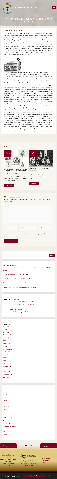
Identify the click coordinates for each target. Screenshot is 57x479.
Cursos (5, 400)
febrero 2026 (6, 329)
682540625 (11, 463)
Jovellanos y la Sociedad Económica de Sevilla (15, 274)
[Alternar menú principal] (54, 7)
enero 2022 (6, 363)
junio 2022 (6, 357)
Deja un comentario (8, 173)
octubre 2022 (6, 352)
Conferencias (6, 397)
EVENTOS (6, 403)
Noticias (5, 412)
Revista (5, 420)
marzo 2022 (6, 360)
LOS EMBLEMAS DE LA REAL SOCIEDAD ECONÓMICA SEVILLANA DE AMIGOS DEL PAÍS (15, 170)
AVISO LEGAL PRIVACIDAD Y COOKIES (46, 460)
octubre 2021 (6, 372)
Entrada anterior (7, 138)
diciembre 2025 (7, 335)
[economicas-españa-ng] (28, 456)
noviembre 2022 (7, 349)
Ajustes (50, 475)
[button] (8, 445)
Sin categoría (6, 423)
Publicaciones (7, 415)
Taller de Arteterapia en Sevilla (21, 307)
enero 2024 (6, 338)
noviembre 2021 (7, 369)
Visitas (5, 434)
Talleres (5, 429)
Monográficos (7, 406)
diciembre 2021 (7, 366)
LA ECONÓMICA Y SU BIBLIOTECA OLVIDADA (39, 169)
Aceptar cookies (28, 475)
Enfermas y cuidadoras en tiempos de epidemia (16, 283)
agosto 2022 (6, 355)
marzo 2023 (6, 343)
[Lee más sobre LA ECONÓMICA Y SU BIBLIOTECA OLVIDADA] (41, 158)
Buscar (4, 252)
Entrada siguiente (49, 138)
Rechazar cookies (40, 475)
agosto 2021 (6, 377)
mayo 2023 (6, 340)
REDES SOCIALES (8, 417)
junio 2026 (6, 326)
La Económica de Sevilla (26, 7)
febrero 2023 (6, 346)
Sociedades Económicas (9, 426)
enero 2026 (6, 332)
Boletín (5, 392)
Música (5, 409)
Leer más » (9, 185)
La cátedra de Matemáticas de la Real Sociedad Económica (19, 279)
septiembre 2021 (7, 374)
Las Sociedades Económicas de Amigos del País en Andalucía (20, 287)
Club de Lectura (7, 395)
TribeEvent (6, 432)
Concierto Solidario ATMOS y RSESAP (23, 301)
